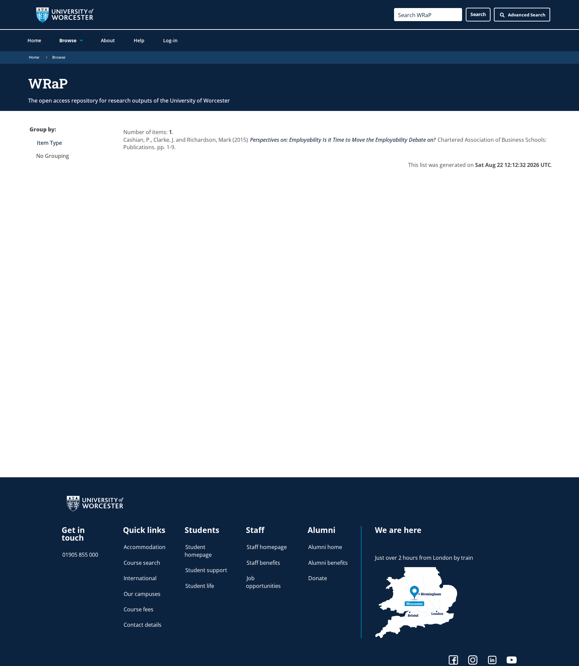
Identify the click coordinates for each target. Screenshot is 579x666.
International (140, 578)
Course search (142, 562)
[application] (79, 41)
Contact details (143, 624)
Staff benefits (263, 562)
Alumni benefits (328, 562)
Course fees (138, 609)
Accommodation (145, 547)
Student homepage (198, 550)
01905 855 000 (80, 554)
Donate (317, 578)
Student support (206, 570)
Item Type (49, 142)
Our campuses (142, 594)
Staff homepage (267, 547)
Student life (199, 586)
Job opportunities (263, 581)
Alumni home (325, 547)
